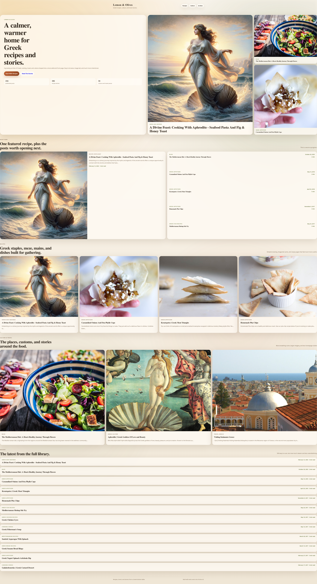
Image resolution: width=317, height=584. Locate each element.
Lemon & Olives (123, 5)
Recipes (185, 6)
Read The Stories (27, 74)
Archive (200, 6)
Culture (192, 6)
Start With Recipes (12, 74)
